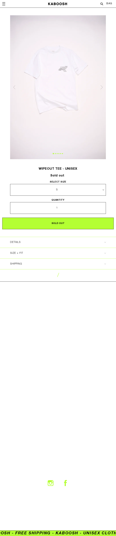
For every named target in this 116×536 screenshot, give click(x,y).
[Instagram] (50, 483)
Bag (110, 3)
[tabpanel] (58, 87)
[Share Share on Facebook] (65, 483)
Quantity (58, 200)
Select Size (58, 182)
